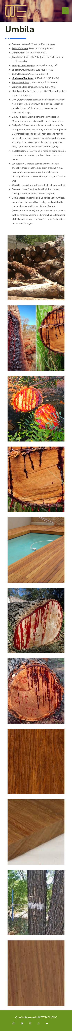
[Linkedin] (30, 1023)
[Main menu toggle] (65, 10)
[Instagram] (21, 1023)
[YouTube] (46, 1023)
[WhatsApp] (38, 1023)
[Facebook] (13, 1023)
